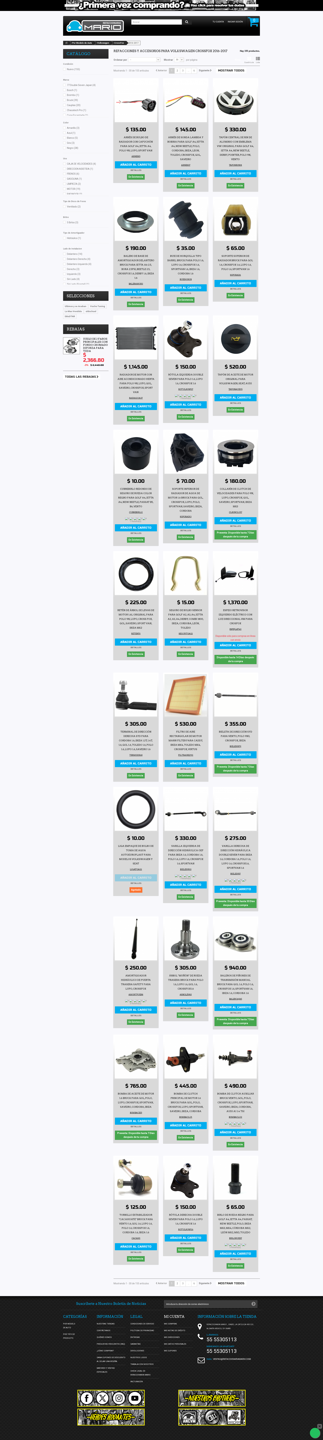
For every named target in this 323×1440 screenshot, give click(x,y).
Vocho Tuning (97, 306)
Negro (72, 148)
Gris (71, 143)
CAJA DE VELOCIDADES (81, 163)
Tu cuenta (218, 21)
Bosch (72, 90)
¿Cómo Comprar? (105, 1351)
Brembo (73, 95)
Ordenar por (120, 59)
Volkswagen (103, 43)
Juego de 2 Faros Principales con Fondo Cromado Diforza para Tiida (95, 345)
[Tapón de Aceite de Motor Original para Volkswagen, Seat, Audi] (235, 338)
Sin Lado (73, 279)
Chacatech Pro (76, 110)
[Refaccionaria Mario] (97, 26)
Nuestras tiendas (106, 1324)
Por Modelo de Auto (82, 43)
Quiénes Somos (104, 1337)
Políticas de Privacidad (142, 1330)
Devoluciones (137, 1351)
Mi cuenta (174, 1317)
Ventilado (74, 206)
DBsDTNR (70, 316)
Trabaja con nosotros (142, 1364)
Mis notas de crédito (174, 1330)
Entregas (135, 1337)
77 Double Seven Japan (81, 85)
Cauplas (73, 105)
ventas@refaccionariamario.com (232, 1359)
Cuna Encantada (77, 115)
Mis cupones (170, 1351)
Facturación (136, 1382)
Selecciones (81, 296)
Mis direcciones (172, 1337)
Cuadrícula (249, 62)
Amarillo (73, 128)
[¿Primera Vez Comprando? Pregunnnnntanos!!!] (161, 5)
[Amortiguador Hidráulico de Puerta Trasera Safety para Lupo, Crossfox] (136, 939)
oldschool (91, 311)
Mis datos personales (175, 1344)
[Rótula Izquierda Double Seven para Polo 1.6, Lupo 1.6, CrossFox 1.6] (185, 338)
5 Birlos (72, 222)
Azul (71, 133)
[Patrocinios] (212, 1417)
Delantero (74, 254)
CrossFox (119, 43)
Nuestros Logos (138, 1357)
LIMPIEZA (74, 184)
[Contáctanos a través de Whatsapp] (315, 1433)
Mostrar (168, 59)
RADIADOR (74, 194)
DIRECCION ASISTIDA (80, 169)
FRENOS (73, 173)
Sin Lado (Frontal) (78, 284)
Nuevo (73, 69)
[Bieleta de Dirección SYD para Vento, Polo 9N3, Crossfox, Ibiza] (235, 695)
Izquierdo (73, 274)
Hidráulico (74, 238)
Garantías (135, 1344)
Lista (258, 62)
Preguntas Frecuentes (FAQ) (111, 1344)
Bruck (72, 100)
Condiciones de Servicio (142, 1324)
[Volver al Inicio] (66, 43)
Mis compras (170, 1324)
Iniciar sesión (235, 21)
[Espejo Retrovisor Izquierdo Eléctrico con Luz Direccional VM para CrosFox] (235, 574)
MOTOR (73, 189)
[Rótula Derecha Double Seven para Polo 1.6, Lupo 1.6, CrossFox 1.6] (185, 1178)
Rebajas (76, 329)
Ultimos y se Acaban (75, 306)
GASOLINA (74, 178)
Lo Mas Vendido (73, 311)
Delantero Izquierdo (79, 264)
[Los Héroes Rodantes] (111, 1417)
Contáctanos (103, 1330)
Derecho (73, 269)
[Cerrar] (319, 1426)
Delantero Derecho (78, 259)
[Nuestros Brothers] (212, 1398)
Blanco (72, 138)
